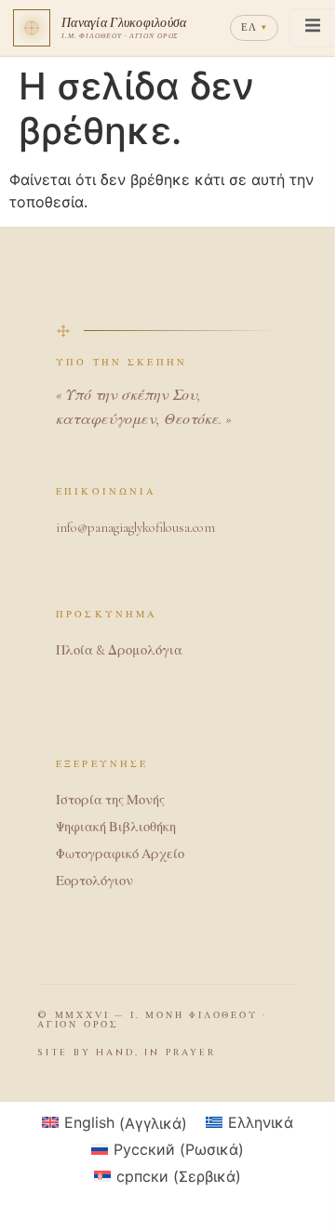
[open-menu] (312, 27)
